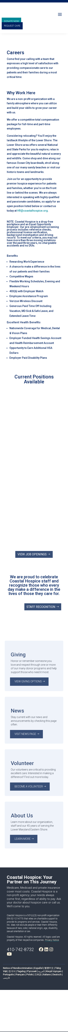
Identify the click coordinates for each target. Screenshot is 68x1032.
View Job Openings (32, 554)
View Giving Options (28, 681)
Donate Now (11, 21)
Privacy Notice (52, 940)
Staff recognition (40, 607)
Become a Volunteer (29, 786)
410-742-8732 (20, 949)
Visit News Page (25, 733)
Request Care (12, 25)
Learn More (23, 838)
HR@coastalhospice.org (32, 210)
